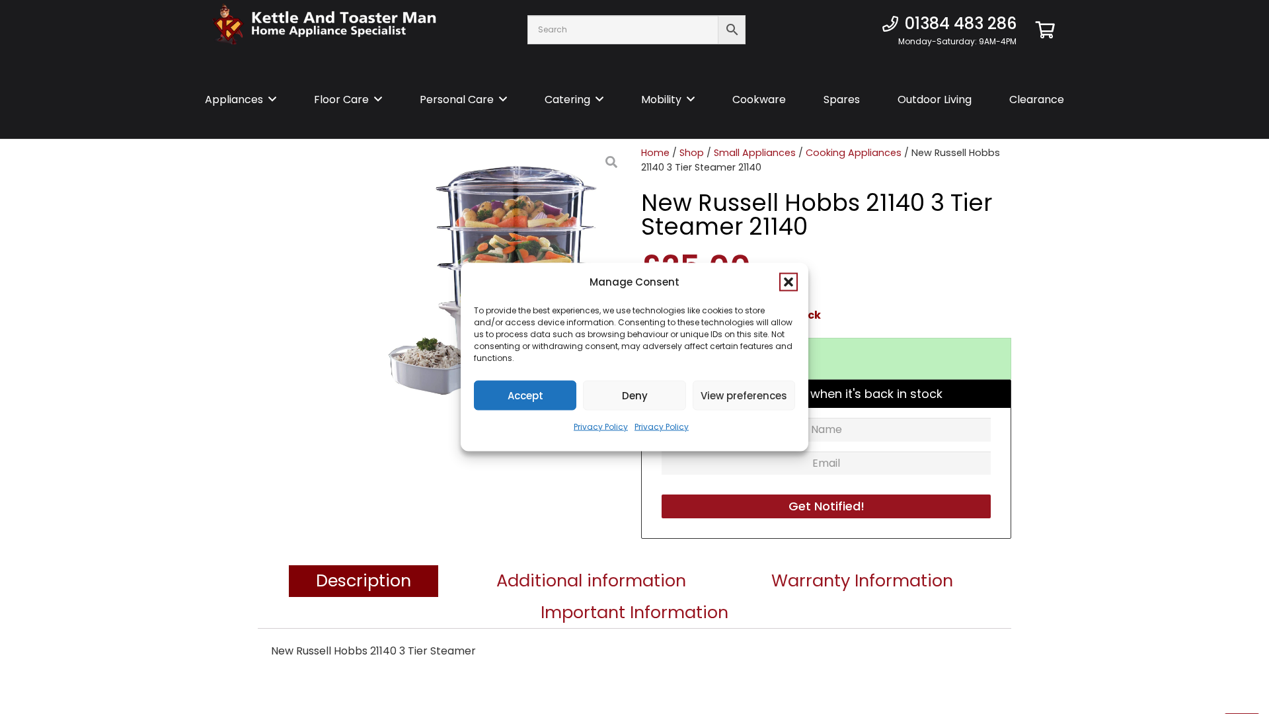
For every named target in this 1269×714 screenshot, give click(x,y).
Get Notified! (826, 506)
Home (655, 152)
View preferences (744, 395)
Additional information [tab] (591, 581)
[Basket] (1045, 30)
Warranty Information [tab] (862, 581)
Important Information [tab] (634, 613)
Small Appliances (755, 152)
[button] (788, 282)
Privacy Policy (601, 426)
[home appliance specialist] (324, 30)
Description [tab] (363, 581)
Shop (691, 152)
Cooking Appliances (854, 152)
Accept (525, 395)
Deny (635, 395)
